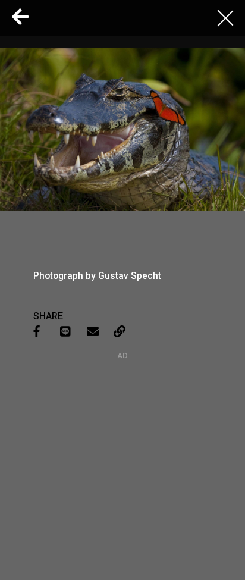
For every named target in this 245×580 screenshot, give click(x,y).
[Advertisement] (122, 434)
